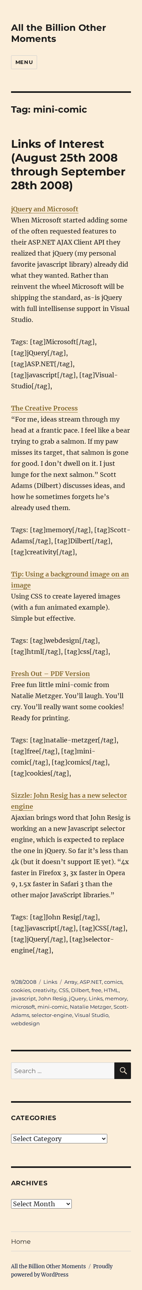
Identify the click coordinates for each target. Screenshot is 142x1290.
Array (70, 982)
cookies (20, 990)
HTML (111, 990)
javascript (23, 998)
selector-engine (52, 1015)
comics (113, 982)
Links (50, 982)
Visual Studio (91, 1015)
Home (21, 1241)
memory (116, 998)
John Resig (52, 998)
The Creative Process (44, 408)
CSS (64, 990)
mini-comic (52, 1007)
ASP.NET (91, 982)
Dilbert (80, 990)
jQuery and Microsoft (44, 209)
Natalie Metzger (90, 1007)
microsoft (23, 1007)
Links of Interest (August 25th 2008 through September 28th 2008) (68, 164)
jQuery (77, 998)
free (96, 990)
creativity (44, 990)
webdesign (25, 1023)
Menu (24, 62)
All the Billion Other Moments (48, 1266)
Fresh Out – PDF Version (50, 674)
